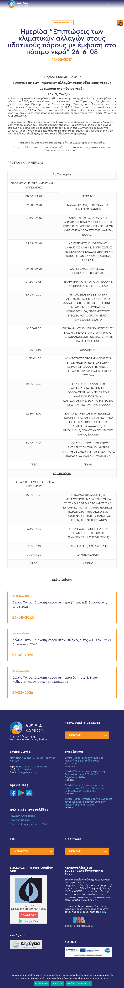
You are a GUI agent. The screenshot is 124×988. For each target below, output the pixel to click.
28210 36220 (39, 766)
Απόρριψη (57, 983)
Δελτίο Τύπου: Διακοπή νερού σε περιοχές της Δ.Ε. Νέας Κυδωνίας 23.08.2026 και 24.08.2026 (84, 788)
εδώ (31, 142)
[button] (115, 4)
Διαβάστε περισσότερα (78, 983)
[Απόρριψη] (120, 979)
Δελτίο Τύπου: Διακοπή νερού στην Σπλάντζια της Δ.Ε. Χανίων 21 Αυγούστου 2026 (85, 774)
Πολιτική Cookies (20, 820)
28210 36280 (23, 766)
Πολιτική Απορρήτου (22, 816)
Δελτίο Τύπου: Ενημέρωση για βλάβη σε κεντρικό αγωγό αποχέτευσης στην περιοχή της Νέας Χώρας (88, 802)
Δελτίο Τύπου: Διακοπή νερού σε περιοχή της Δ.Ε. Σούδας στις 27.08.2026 (84, 760)
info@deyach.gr (27, 772)
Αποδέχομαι (41, 983)
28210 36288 (23, 769)
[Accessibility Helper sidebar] (120, 23)
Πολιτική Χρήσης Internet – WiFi (29, 824)
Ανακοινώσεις (62, 22)
